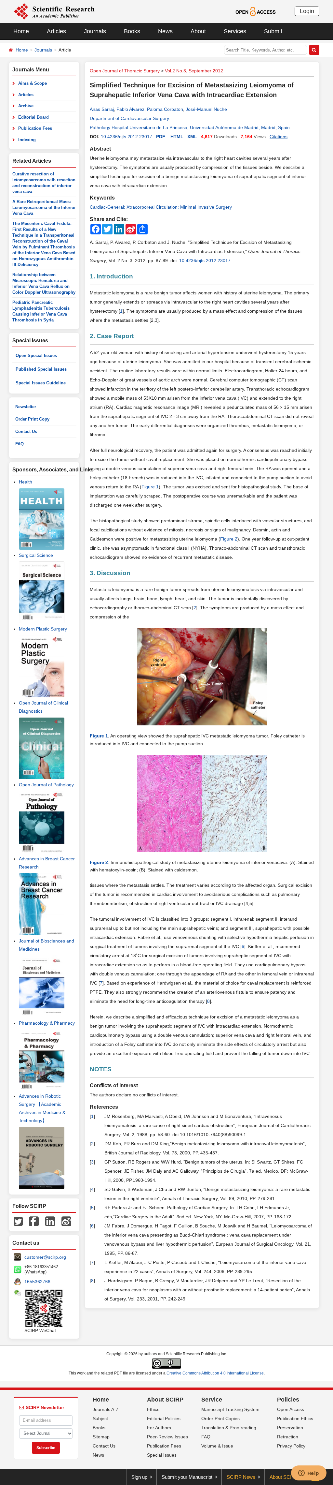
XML (192, 136)
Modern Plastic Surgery (43, 628)
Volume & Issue (217, 1445)
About (198, 31)
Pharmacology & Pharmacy (47, 1023)
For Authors (159, 1427)
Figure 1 (150, 486)
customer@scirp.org (45, 1257)
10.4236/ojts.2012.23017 (126, 136)
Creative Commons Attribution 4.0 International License (215, 1373)
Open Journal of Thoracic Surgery (125, 70)
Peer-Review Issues (167, 1436)
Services (235, 31)
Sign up (139, 1477)
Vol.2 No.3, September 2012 (194, 70)
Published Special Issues (41, 369)
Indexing (27, 139)
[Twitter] (18, 1221)
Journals (95, 31)
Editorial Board (33, 117)
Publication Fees (35, 128)
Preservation (290, 1427)
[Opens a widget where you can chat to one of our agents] (308, 1473)
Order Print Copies (220, 1418)
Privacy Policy (291, 1445)
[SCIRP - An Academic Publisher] (54, 11)
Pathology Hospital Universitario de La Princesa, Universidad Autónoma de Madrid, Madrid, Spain (190, 127)
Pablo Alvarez (130, 109)
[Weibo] (66, 1221)
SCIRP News (241, 1477)
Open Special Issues (36, 355)
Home (21, 31)
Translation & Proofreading (228, 1427)
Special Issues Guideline (41, 382)
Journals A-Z (106, 1409)
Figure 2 (228, 539)
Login (307, 11)
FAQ (19, 443)
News (165, 31)
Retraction (287, 1436)
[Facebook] (34, 1221)
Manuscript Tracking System (230, 1409)
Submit (273, 31)
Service (211, 1399)
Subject (100, 1418)
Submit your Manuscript (187, 1477)
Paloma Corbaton (165, 109)
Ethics (153, 1409)
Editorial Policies (163, 1418)
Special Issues (162, 1455)
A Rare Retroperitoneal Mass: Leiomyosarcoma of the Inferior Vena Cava (44, 207)
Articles (56, 31)
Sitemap (101, 1436)
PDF (160, 136)
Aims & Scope (32, 83)
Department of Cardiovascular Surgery (129, 118)
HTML (176, 136)
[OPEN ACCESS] (255, 11)
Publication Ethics (295, 1418)
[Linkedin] (50, 1221)
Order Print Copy (32, 419)
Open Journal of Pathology (46, 784)
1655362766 (37, 1281)
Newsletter (25, 406)
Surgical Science (36, 555)
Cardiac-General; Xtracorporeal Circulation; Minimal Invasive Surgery (161, 207)
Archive (25, 105)
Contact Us (26, 431)
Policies (288, 1399)
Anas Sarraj (102, 109)
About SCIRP (165, 1399)
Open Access (290, 1409)
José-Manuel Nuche (206, 109)
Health (25, 481)
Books (132, 31)
